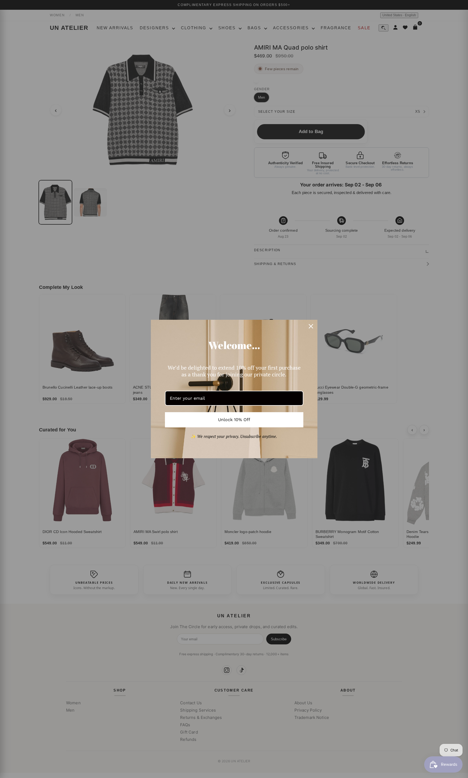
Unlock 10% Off (234, 419)
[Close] (310, 326)
